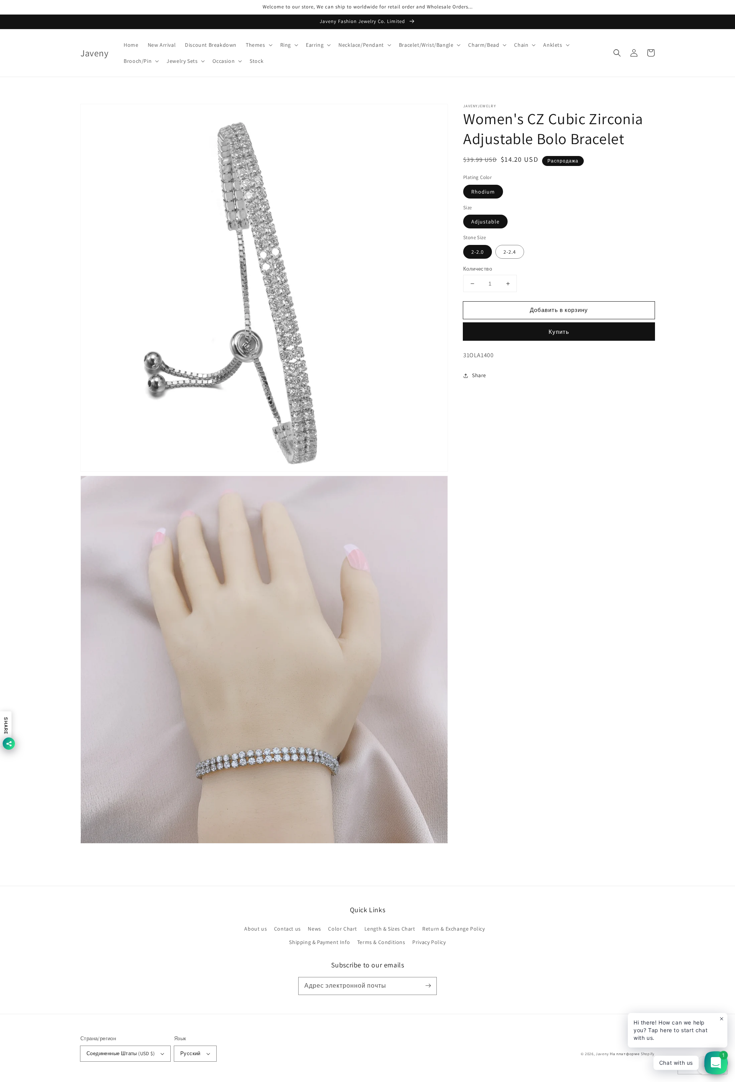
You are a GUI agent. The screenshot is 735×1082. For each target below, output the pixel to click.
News (314, 928)
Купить (559, 331)
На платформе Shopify (632, 1053)
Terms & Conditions (381, 942)
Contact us (287, 928)
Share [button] (479, 375)
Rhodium (483, 191)
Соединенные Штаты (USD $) (121, 1053)
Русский (190, 1053)
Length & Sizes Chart (389, 928)
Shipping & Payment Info (319, 942)
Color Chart (342, 928)
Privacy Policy (429, 942)
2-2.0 (477, 251)
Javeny (602, 1053)
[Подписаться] (428, 985)
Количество (477, 269)
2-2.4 (509, 251)
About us (255, 928)
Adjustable (485, 221)
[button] (258, 45)
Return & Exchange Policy (453, 928)
